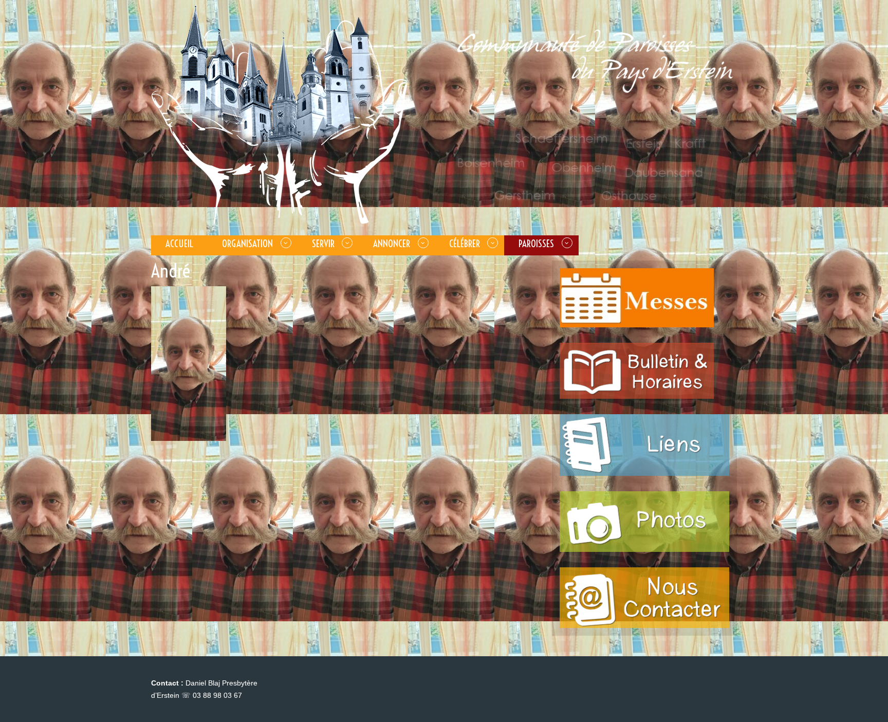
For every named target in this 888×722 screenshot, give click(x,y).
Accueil (179, 243)
